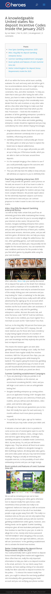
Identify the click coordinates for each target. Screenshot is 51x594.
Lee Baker (11, 33)
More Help (22, 281)
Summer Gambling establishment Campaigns (26, 59)
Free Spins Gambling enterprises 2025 (23, 49)
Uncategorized (34, 33)
